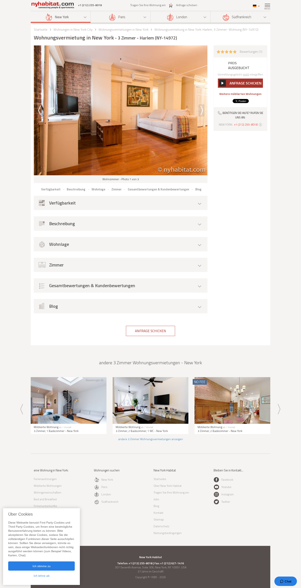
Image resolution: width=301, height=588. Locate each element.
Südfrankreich (241, 17)
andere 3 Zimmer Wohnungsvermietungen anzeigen (150, 439)
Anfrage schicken (186, 5)
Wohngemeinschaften (47, 492)
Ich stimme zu (42, 566)
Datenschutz (161, 526)
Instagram (227, 494)
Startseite (41, 29)
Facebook (227, 479)
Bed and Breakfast (45, 499)
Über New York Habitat (168, 485)
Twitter (225, 501)
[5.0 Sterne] (226, 51)
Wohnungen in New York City (73, 29)
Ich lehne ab (42, 575)
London (181, 17)
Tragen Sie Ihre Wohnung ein (148, 5)
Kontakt (158, 512)
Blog (156, 506)
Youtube (226, 487)
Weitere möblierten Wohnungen (240, 94)
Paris (121, 17)
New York (62, 17)
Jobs (156, 499)
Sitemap (159, 519)
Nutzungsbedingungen (168, 533)
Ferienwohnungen (45, 479)
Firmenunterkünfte (45, 506)
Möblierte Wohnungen (48, 485)
